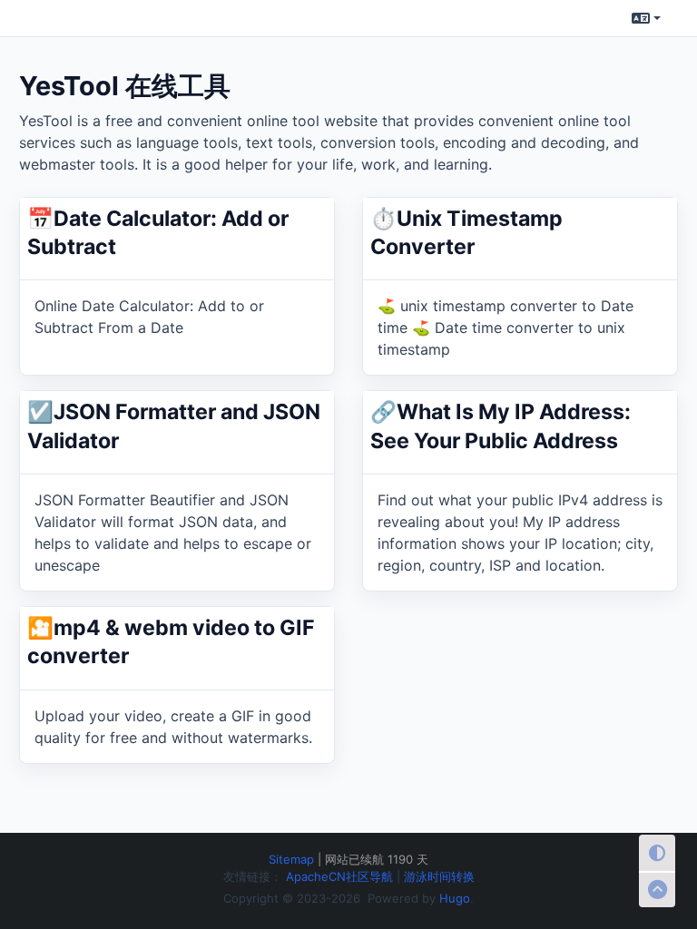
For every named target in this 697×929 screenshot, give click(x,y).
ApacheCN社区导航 (341, 876)
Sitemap (291, 859)
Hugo (454, 898)
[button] (646, 18)
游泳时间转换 (439, 876)
